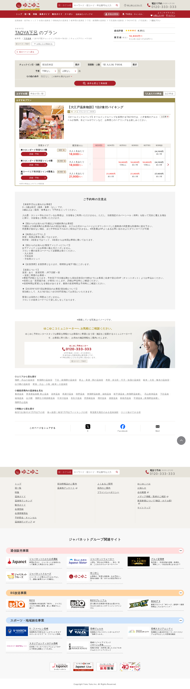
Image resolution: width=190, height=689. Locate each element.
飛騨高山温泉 (21, 402)
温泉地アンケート (66, 488)
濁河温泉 (102, 398)
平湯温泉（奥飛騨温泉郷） (147, 398)
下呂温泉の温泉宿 (116, 20)
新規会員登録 (113, 14)
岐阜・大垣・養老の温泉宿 (156, 380)
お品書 (164, 117)
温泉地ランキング (23, 500)
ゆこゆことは (144, 483)
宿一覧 (27, 14)
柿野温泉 (80, 394)
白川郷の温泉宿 (22, 384)
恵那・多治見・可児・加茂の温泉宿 (123, 380)
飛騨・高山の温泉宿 (24, 380)
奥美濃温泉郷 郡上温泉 (37, 394)
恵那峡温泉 (89, 398)
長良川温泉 (76, 398)
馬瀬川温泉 (67, 394)
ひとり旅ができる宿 (131, 412)
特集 (35, 14)
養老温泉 (19, 394)
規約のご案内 (103, 488)
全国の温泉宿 (44, 20)
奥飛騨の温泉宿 (44, 380)
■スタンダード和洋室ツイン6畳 (37, 161)
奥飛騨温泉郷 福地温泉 (99, 394)
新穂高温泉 (125, 398)
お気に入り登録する (45, 44)
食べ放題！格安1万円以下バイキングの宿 (67, 412)
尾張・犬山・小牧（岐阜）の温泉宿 (50, 384)
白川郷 (29, 398)
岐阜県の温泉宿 (77, 20)
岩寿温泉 (55, 394)
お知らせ (141, 488)
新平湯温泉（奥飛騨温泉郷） (128, 394)
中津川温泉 (62, 398)
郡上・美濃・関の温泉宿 (91, 380)
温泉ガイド (44, 14)
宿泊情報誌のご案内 (67, 483)
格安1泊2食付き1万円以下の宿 (30, 412)
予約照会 (133, 14)
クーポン (69, 14)
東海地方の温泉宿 (60, 20)
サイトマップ (144, 507)
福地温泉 (19, 398)
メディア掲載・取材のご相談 (151, 496)
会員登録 (19, 509)
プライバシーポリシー (108, 492)
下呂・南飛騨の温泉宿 (96, 20)
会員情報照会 (21, 513)
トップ (19, 14)
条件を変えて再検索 (97, 83)
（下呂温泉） (142, 20)
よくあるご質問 (105, 483)
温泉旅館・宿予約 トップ (25, 20)
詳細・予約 (34, 154)
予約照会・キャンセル (26, 517)
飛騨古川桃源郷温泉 (45, 398)
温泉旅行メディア (83, 14)
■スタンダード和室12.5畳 (34, 150)
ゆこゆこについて (134, 5)
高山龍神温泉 (150, 394)
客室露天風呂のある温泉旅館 (104, 412)
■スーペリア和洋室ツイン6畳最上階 (38, 173)
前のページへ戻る (26, 52)
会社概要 (141, 492)
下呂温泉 (27, 38)
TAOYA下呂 (132, 20)
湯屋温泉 (113, 398)
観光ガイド (57, 14)
